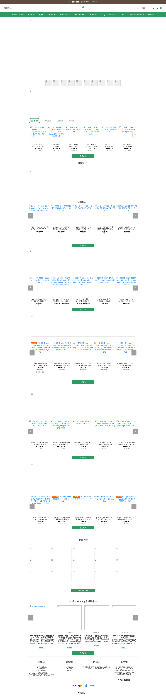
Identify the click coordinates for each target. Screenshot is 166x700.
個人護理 (72, 121)
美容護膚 (48, 121)
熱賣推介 (42, 15)
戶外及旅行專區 (79, 15)
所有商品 (31, 15)
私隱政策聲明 (42, 669)
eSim (123, 15)
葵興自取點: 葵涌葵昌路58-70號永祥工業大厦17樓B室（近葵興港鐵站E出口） (96, 668)
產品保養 (69, 669)
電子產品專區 (64, 15)
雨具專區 (93, 15)
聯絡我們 (151, 15)
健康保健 (60, 121)
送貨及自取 (69, 667)
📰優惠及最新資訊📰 (137, 15)
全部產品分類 (83, 590)
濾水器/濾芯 (34, 121)
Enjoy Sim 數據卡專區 (108, 15)
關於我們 (69, 670)
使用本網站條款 (42, 667)
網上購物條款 (42, 670)
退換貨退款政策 (42, 672)
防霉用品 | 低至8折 (18, 15)
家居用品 (52, 15)
